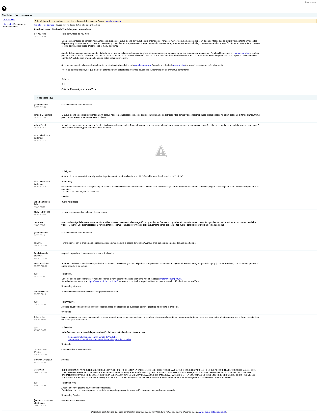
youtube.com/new (242, 53)
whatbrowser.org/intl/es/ (170, 279)
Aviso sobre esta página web (212, 412)
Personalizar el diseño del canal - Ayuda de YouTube (92, 337)
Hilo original (8, 24)
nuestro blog (179, 65)
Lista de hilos (9, 19)
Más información (113, 21)
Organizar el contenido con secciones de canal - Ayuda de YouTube (99, 339)
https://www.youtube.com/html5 (103, 281)
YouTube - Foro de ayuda (44, 25)
